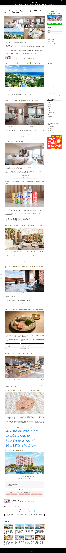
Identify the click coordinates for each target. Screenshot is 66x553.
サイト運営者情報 (51, 126)
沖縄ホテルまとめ (51, 32)
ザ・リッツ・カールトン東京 (52, 70)
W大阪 (49, 82)
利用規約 (49, 130)
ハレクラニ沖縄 (50, 84)
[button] (9, 511)
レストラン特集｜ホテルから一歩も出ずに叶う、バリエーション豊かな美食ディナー (19, 441)
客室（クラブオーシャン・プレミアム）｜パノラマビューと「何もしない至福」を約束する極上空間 (22, 432)
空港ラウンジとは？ (51, 39)
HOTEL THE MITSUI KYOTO (52, 72)
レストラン (50, 104)
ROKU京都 (50, 74)
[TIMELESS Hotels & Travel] (33, 2)
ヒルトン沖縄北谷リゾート (52, 88)
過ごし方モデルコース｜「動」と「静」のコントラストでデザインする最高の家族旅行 (20, 444)
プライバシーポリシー (51, 132)
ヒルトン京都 (50, 78)
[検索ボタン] (58, 4)
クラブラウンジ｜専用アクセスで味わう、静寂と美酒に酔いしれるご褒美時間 (18, 435)
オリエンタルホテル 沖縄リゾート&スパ (14, 506)
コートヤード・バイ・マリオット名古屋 (54, 95)
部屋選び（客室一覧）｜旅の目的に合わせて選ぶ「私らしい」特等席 (17, 431)
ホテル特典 (50, 116)
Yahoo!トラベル (36, 494)
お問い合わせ (50, 128)
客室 (7, 506)
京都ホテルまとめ (51, 30)
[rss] (61, 0)
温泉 (49, 108)
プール (49, 110)
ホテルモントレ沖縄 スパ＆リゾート (53, 86)
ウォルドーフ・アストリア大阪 (53, 80)
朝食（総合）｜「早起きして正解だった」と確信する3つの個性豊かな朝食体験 (19, 437)
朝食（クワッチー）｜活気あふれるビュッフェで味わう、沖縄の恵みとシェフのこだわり (20, 439)
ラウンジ (49, 106)
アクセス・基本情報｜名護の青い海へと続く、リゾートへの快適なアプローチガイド (19, 446)
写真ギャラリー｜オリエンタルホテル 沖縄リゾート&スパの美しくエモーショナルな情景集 (21, 445)
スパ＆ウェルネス (51, 112)
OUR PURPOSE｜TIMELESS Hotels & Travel (54, 124)
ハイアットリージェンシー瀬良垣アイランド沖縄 (54, 91)
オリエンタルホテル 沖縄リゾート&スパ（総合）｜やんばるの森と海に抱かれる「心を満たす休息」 (22, 430)
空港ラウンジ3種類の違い (52, 41)
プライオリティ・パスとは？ (52, 43)
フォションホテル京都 (51, 76)
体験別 (6, 506)
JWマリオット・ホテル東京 (52, 66)
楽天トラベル (12, 494)
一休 (24, 494)
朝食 (49, 102)
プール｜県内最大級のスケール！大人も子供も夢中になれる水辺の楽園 (17, 436)
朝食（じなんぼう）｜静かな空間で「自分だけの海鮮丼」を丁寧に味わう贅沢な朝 (19, 440)
